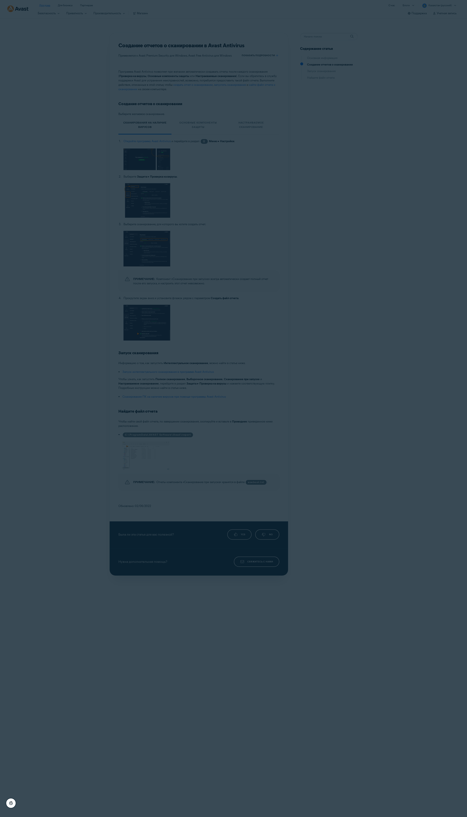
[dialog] (233, 408)
